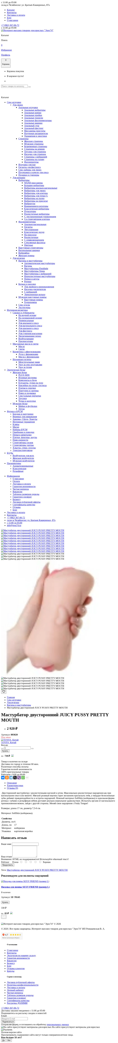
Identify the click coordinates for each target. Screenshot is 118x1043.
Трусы (21, 409)
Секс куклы (24, 305)
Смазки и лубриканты (23, 312)
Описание (12, 783)
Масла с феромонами (28, 357)
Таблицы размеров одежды (26, 494)
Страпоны (23, 138)
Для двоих (18, 105)
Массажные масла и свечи (25, 344)
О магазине (12, 20)
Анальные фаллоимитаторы (38, 120)
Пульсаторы (30, 211)
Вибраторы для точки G (36, 196)
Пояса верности (20, 440)
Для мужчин (19, 258)
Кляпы (16, 424)
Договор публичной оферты (26, 502)
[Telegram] (11, 777)
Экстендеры (24, 307)
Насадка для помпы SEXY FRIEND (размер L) (25, 887)
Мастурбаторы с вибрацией (37, 273)
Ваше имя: (6, 844)
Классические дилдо (34, 232)
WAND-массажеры (33, 183)
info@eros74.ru (14, 525)
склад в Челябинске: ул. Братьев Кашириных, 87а (31, 520)
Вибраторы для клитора (36, 193)
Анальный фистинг (33, 128)
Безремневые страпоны (35, 146)
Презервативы (14, 463)
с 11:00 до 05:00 (14, 523)
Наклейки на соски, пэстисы (32, 385)
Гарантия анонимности (24, 486)
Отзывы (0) (12, 788)
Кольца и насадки (27, 284)
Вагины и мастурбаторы (30, 260)
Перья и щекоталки (22, 435)
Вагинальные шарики (29, 250)
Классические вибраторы (36, 209)
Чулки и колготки (27, 401)
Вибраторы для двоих (35, 190)
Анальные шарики (33, 123)
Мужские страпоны (33, 144)
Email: (4, 1016)
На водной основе (27, 315)
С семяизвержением (34, 240)
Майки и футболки (27, 406)
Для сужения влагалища (30, 333)
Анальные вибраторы (34, 110)
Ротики (27, 281)
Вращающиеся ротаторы (36, 206)
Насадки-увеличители (35, 289)
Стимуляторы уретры (23, 445)
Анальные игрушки (28, 107)
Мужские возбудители (24, 461)
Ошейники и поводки (23, 432)
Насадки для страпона (35, 154)
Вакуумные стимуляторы (30, 247)
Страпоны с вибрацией (35, 157)
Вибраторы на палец (34, 198)
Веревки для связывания (25, 416)
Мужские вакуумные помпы (32, 297)
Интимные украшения (24, 422)
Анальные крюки (32, 112)
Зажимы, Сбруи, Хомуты (25, 419)
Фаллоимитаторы (27, 222)
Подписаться (8, 1022)
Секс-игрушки (14, 102)
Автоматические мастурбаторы (39, 263)
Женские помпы (26, 255)
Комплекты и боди (27, 380)
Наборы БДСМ (20, 429)
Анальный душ (31, 125)
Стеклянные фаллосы (34, 242)
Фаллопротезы (31, 162)
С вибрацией (30, 292)
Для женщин (19, 177)
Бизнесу (17, 499)
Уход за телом (25, 367)
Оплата (16, 481)
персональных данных (58, 1024)
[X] (15, 777)
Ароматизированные (23, 466)
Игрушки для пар (27, 164)
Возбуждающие (26, 338)
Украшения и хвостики (35, 136)
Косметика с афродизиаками (27, 351)
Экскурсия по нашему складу (21, 955)
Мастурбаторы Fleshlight (36, 268)
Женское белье (20, 372)
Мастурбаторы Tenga (34, 271)
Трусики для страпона (35, 151)
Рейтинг (5, 862)
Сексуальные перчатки (29, 396)
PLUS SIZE (24, 375)
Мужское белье (20, 403)
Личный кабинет (15, 990)
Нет (9, 1040)
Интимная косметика (17, 310)
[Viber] (19, 777)
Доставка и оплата (16, 15)
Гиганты (28, 227)
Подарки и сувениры (28, 175)
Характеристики (15, 785)
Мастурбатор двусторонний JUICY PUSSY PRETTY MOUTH (37, 870)
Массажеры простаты (34, 131)
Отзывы (17, 507)
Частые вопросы (21, 489)
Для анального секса (28, 323)
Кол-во (4, 745)
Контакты (12, 12)
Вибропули (29, 203)
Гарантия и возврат (22, 497)
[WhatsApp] (23, 777)
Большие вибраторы (34, 185)
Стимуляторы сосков (23, 442)
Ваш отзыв (6, 856)
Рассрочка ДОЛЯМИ (17, 1003)
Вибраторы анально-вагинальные (40, 188)
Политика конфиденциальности (22, 985)
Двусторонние (31, 229)
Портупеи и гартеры (28, 390)
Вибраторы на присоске (36, 201)
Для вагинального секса (30, 325)
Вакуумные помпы (33, 299)
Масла (21, 346)
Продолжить (7, 865)
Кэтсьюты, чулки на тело (30, 383)
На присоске (30, 235)
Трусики (22, 398)
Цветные (28, 245)
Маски (16, 427)
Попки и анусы (31, 279)
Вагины (28, 266)
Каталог (11, 10)
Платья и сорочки (27, 388)
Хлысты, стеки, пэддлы (24, 448)
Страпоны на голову (34, 159)
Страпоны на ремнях (34, 149)
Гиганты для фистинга (29, 167)
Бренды (10, 971)
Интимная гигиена (22, 359)
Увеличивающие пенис (29, 336)
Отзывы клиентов (16, 968)
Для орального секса (28, 328)
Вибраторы (23, 180)
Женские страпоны (33, 141)
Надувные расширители (36, 133)
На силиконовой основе (30, 318)
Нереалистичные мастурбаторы (39, 276)
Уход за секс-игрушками (30, 364)
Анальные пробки (33, 115)
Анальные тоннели (33, 118)
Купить (5, 751)
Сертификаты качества (24, 504)
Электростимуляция (22, 450)
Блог (9, 17)
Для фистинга (25, 331)
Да (3, 1040)
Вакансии (17, 491)
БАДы (10, 453)
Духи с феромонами (28, 354)
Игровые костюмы (27, 377)
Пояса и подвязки (27, 393)
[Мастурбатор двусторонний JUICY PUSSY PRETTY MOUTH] (32, 530)
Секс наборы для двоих (29, 170)
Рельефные (18, 471)
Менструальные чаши (29, 362)
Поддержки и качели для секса (33, 172)
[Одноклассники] (7, 777)
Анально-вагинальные (35, 224)
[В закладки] (3, 692)
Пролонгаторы (25, 341)
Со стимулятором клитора (37, 219)
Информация (13, 476)
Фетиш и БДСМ (15, 411)
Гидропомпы (30, 302)
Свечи (21, 349)
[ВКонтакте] (3, 777)
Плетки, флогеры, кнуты (25, 437)
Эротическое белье (16, 370)
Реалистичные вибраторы (37, 214)
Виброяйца (23, 253)
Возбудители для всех (23, 455)
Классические (19, 468)
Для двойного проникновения (39, 286)
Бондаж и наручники (23, 414)
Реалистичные (31, 237)
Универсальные (26, 320)
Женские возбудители (23, 458)
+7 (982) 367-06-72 (10, 25)
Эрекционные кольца (34, 294)
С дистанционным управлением (40, 216)
